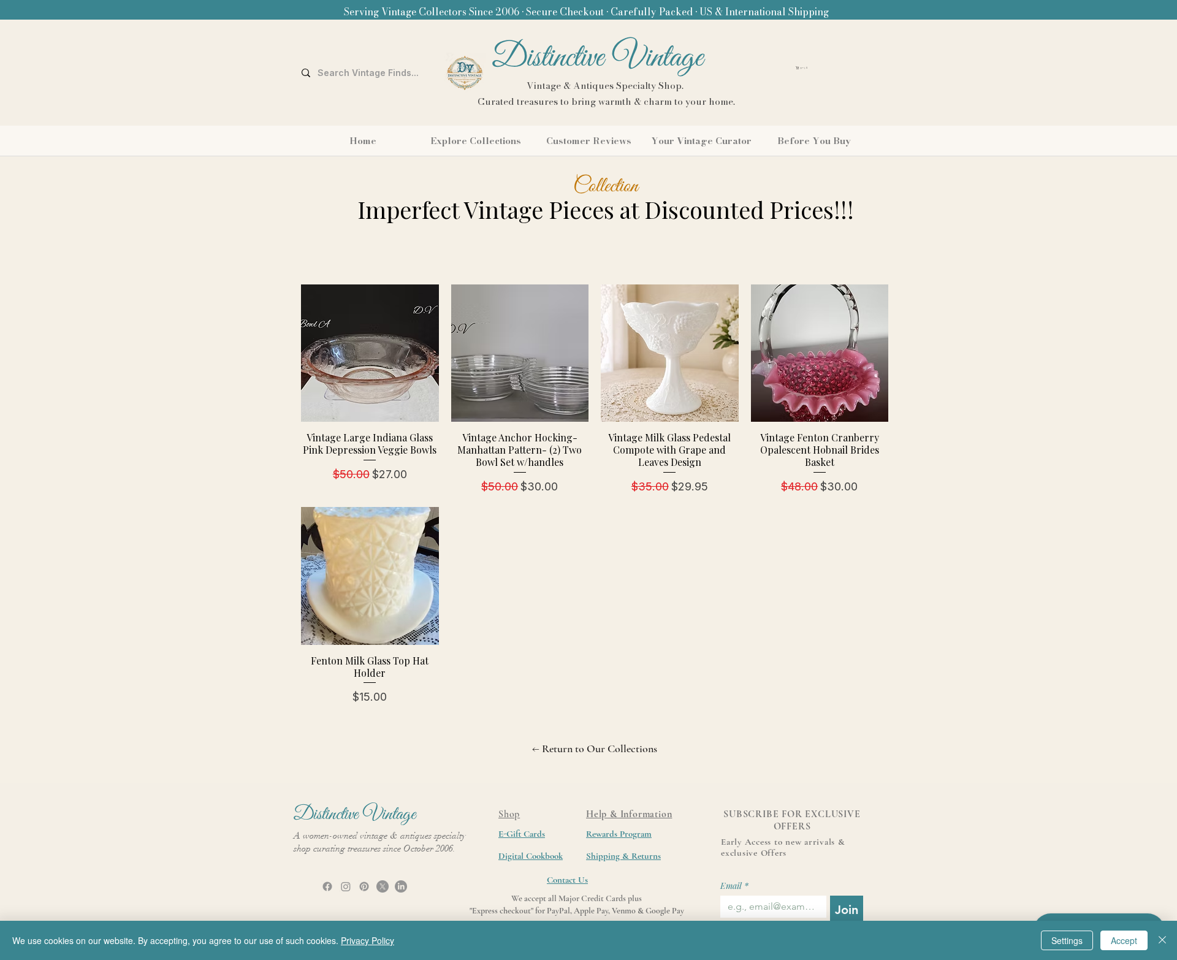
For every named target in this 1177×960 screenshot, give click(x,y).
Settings (1067, 940)
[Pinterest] (364, 886)
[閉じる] (1162, 940)
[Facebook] (327, 886)
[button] (834, 67)
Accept (1124, 940)
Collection (605, 186)
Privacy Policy (367, 940)
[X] (382, 886)
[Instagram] (346, 886)
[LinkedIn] (401, 886)
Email (734, 885)
